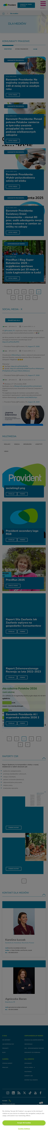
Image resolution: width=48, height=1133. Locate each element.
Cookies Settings (24, 1129)
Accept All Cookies (24, 1123)
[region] (24, 1119)
